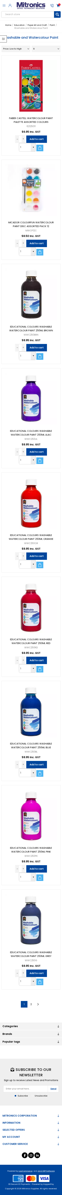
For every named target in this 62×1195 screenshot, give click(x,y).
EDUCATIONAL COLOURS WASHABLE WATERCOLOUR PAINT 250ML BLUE (31, 745)
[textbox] (27, 14)
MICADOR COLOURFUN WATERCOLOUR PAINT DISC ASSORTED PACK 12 (31, 224)
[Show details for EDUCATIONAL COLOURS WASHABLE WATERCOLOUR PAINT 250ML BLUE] (31, 710)
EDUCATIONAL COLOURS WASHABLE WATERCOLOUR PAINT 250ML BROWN (31, 328)
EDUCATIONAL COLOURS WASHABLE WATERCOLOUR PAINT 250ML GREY (31, 954)
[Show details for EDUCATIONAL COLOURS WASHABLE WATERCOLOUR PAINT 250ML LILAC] (31, 397)
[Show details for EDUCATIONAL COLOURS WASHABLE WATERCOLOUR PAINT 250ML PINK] (31, 814)
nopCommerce (25, 1171)
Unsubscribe (41, 1095)
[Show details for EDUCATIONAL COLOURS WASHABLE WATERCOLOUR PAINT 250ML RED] (31, 606)
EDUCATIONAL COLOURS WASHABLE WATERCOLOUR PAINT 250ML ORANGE (31, 537)
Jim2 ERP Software (46, 1171)
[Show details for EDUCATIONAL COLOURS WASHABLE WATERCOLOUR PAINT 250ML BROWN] (31, 293)
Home (8, 25)
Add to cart (37, 139)
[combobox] (25, 147)
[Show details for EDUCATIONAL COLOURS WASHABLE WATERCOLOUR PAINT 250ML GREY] (31, 919)
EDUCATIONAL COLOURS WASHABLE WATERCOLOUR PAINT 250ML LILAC (31, 432)
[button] (33, 147)
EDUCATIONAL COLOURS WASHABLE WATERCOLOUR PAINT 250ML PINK (31, 849)
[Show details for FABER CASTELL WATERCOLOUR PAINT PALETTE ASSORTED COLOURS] (31, 85)
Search (57, 14)
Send (53, 1088)
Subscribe (23, 1095)
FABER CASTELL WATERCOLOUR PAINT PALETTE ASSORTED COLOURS (31, 120)
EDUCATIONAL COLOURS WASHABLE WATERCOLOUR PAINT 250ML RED (31, 641)
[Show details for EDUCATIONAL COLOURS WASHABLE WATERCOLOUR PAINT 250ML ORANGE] (31, 502)
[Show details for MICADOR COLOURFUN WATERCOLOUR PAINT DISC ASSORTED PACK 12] (31, 189)
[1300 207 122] (52, 5)
